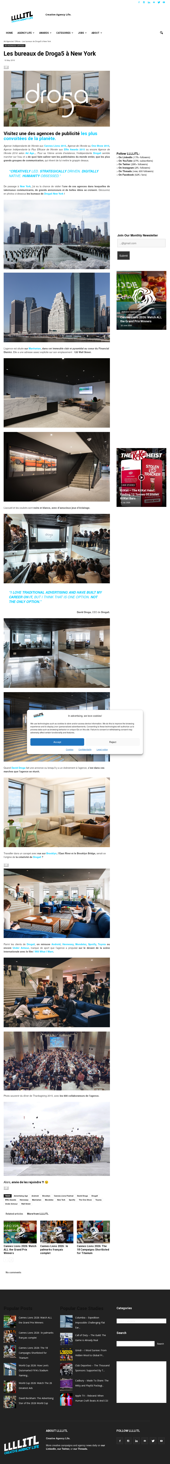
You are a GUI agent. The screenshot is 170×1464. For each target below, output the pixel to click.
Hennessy (68, 944)
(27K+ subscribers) (136, 160)
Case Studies (128, 485)
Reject (112, 742)
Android (56, 944)
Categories (63, 33)
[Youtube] (163, 2)
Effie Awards (10, 1200)
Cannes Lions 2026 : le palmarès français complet (54, 1250)
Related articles (14, 1213)
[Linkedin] (148, 2)
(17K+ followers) (134, 157)
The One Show (85, 1200)
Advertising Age (21, 1196)
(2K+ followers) (134, 167)
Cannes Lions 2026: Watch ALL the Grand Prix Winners (20, 1250)
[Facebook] (138, 2)
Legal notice (102, 749)
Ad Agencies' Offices (12, 41)
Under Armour (21, 947)
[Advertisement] (141, 97)
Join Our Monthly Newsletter (137, 235)
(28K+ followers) (133, 164)
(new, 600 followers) (136, 171)
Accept (57, 742)
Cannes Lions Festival (63, 1196)
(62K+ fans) (133, 174)
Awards (44, 33)
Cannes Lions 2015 (55, 145)
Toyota (102, 944)
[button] (161, 33)
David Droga (18, 767)
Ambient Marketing (143, 308)
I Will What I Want (43, 951)
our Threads (80, 1448)
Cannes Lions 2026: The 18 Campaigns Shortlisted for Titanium (93, 1250)
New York (25, 186)
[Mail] (153, 2)
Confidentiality (85, 749)
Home (9, 33)
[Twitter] (158, 2)
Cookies (69, 749)
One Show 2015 (100, 145)
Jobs (81, 33)
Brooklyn (51, 853)
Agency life (24, 33)
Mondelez (80, 944)
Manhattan (35, 348)
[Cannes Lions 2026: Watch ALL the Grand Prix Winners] (20, 1232)
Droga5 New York (53, 193)
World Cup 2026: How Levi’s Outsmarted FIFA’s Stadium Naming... (33, 1370)
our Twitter (63, 1448)
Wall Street (26, 1204)
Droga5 (97, 153)
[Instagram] (143, 2)
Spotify (92, 944)
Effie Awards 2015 (74, 149)
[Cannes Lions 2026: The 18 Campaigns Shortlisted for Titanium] (93, 1232)
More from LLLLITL (37, 1213)
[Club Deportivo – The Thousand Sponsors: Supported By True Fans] (141, 479)
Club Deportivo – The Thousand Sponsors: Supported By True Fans (136, 494)
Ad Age (29, 153)
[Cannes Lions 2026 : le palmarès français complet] (56, 1232)
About (95, 33)
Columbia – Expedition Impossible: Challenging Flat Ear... (90, 1322)
